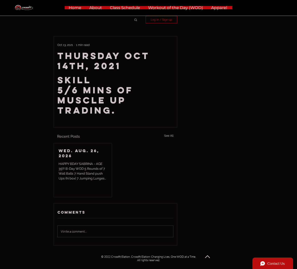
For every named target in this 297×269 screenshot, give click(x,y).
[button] (136, 19)
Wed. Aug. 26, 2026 (79, 153)
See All (169, 135)
